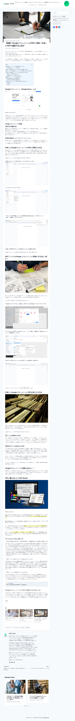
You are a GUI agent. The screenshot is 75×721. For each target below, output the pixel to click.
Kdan (6, 514)
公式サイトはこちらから (10, 112)
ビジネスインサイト (42, 4)
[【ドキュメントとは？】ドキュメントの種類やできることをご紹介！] (12, 613)
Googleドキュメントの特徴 (13, 67)
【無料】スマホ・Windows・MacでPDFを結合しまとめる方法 (14, 668)
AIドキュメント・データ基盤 (21, 2)
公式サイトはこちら (9, 511)
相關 (8, 84)
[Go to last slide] (7, 692)
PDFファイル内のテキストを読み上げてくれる (19, 559)
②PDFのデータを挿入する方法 (14, 75)
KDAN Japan (8, 48)
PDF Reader (17, 627)
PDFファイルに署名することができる (17, 572)
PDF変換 (22, 627)
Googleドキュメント (9, 627)
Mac (6, 521)
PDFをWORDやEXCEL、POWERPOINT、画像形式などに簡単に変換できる (27, 541)
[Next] (46, 692)
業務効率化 (28, 627)
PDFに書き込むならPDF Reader (12, 78)
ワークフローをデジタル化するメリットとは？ (40, 667)
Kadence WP (46, 717)
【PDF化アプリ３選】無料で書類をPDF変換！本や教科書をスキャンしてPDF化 (14, 698)
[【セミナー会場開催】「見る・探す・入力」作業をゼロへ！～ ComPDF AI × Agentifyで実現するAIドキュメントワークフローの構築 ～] (41, 613)
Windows (10, 521)
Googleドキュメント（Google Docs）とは (15, 66)
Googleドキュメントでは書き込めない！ (14, 76)
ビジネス (18, 40)
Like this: (9, 82)
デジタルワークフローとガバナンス (35, 2)
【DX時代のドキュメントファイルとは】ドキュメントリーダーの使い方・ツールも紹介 (26, 618)
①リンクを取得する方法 (12, 73)
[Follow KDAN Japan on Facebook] (10, 662)
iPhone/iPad (20, 521)
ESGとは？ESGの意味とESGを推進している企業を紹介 (16, 584)
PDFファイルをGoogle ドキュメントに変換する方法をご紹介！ (19, 70)
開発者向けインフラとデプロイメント (52, 2)
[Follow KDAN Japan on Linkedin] (14, 662)
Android (25, 521)
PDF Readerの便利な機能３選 (13, 79)
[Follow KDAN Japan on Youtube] (12, 662)
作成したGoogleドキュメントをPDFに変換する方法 (17, 69)
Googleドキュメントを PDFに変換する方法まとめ (16, 81)
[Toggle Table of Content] (31, 65)
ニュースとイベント (33, 4)
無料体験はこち (66, 3)
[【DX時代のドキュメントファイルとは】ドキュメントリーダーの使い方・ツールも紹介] (26, 613)
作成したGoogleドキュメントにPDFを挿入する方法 (17, 72)
